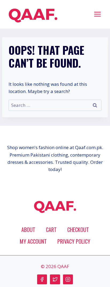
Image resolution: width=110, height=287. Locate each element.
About (28, 230)
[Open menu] (97, 14)
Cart (51, 230)
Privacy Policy (73, 241)
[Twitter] (55, 279)
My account (33, 241)
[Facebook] (42, 279)
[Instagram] (68, 279)
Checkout (78, 230)
